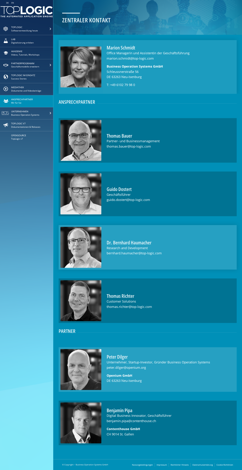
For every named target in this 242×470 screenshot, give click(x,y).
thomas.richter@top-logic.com (129, 307)
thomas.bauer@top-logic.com (129, 146)
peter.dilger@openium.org (126, 367)
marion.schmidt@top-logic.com (130, 58)
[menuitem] (26, 29)
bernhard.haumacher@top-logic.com (134, 253)
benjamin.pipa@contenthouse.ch (131, 421)
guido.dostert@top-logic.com (128, 200)
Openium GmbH (119, 375)
